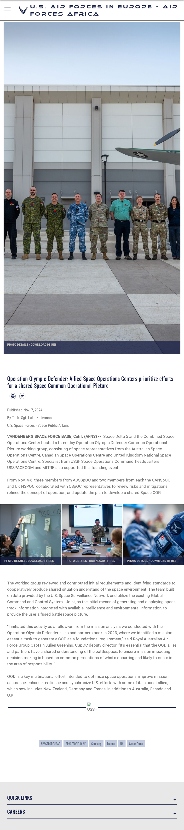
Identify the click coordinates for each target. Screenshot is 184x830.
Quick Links (19, 797)
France (111, 743)
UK (121, 743)
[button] (8, 10)
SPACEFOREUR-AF (76, 743)
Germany (96, 743)
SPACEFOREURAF (50, 743)
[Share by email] (22, 396)
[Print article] (13, 396)
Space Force (136, 743)
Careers (16, 811)
